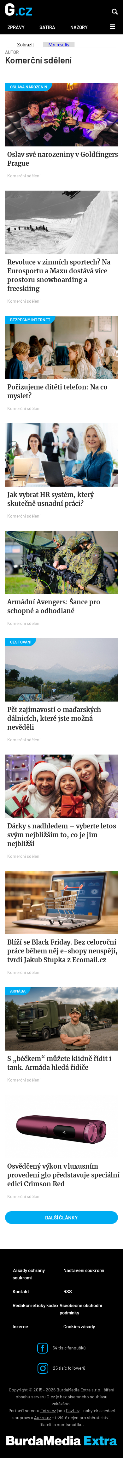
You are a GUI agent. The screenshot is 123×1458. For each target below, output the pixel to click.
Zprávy (16, 27)
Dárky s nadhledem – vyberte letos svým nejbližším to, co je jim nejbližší (61, 835)
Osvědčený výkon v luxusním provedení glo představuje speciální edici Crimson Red (63, 1175)
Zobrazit (28, 44)
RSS (67, 1291)
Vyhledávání (115, 12)
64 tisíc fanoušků (69, 1347)
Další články (61, 1217)
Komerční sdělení (23, 175)
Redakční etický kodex (36, 1305)
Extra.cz (48, 1410)
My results (58, 44)
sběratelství (98, 1417)
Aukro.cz (42, 1417)
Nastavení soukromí (83, 1270)
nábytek (90, 1410)
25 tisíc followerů (68, 1367)
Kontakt (21, 1291)
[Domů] (18, 10)
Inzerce (20, 1326)
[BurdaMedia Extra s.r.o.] (61, 1440)
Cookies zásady (79, 1326)
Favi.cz (72, 1410)
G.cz (51, 1396)
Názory (79, 27)
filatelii (46, 1424)
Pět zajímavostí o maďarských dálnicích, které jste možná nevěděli (54, 718)
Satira (47, 27)
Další (108, 26)
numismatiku (70, 1424)
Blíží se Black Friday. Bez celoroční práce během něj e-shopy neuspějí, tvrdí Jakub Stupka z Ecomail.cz (62, 951)
